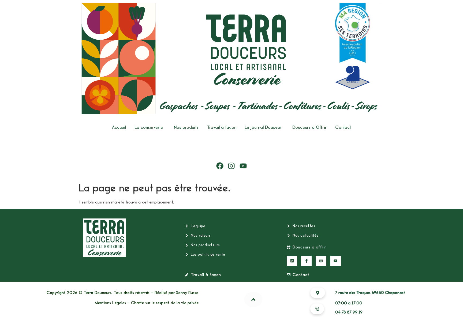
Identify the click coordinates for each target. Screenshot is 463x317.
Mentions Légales (110, 303)
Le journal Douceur (263, 127)
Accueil (119, 127)
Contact (343, 127)
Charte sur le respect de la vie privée (165, 303)
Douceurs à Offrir (309, 127)
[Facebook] (220, 166)
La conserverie (149, 127)
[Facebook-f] (306, 261)
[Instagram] (231, 166)
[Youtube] (243, 166)
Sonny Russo (187, 292)
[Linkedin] (292, 261)
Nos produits (186, 127)
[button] (150, 127)
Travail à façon (221, 127)
